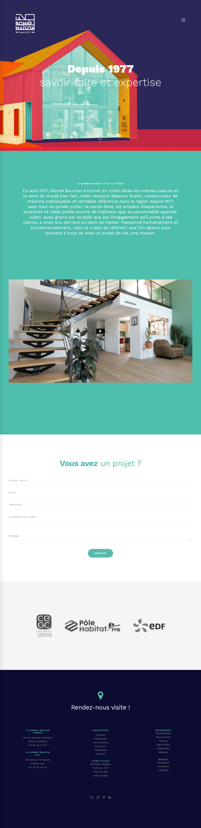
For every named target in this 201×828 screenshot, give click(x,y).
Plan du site (100, 771)
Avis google (100, 775)
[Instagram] (98, 797)
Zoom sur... (100, 746)
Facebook (163, 766)
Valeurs (163, 740)
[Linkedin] (109, 797)
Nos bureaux (163, 737)
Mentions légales (100, 764)
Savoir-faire (163, 744)
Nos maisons (100, 742)
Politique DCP (100, 767)
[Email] (91, 797)
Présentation (163, 733)
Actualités (100, 749)
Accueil (100, 734)
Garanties (163, 748)
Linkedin (163, 770)
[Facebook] (104, 797)
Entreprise (100, 738)
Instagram (163, 762)
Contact (100, 753)
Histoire (163, 752)
